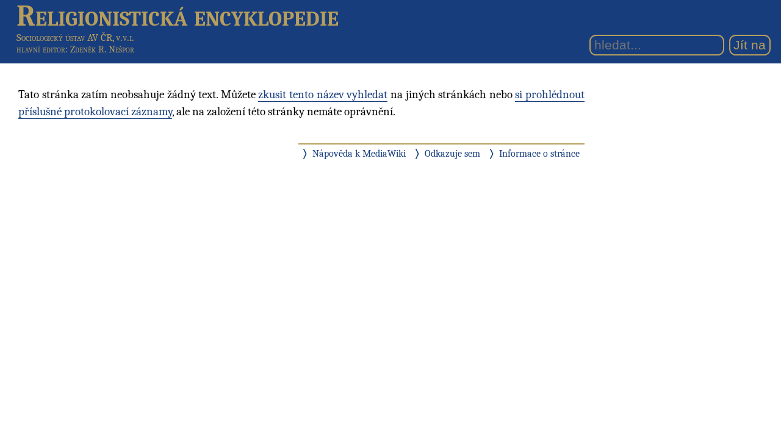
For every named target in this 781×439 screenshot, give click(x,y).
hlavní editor (40, 49)
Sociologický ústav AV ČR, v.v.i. (75, 37)
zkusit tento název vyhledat (322, 94)
